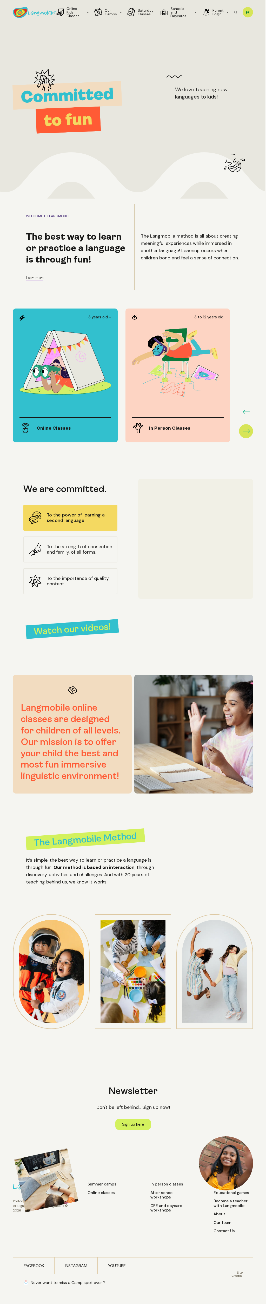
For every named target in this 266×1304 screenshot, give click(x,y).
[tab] (70, 518)
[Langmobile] (34, 12)
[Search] (235, 12)
